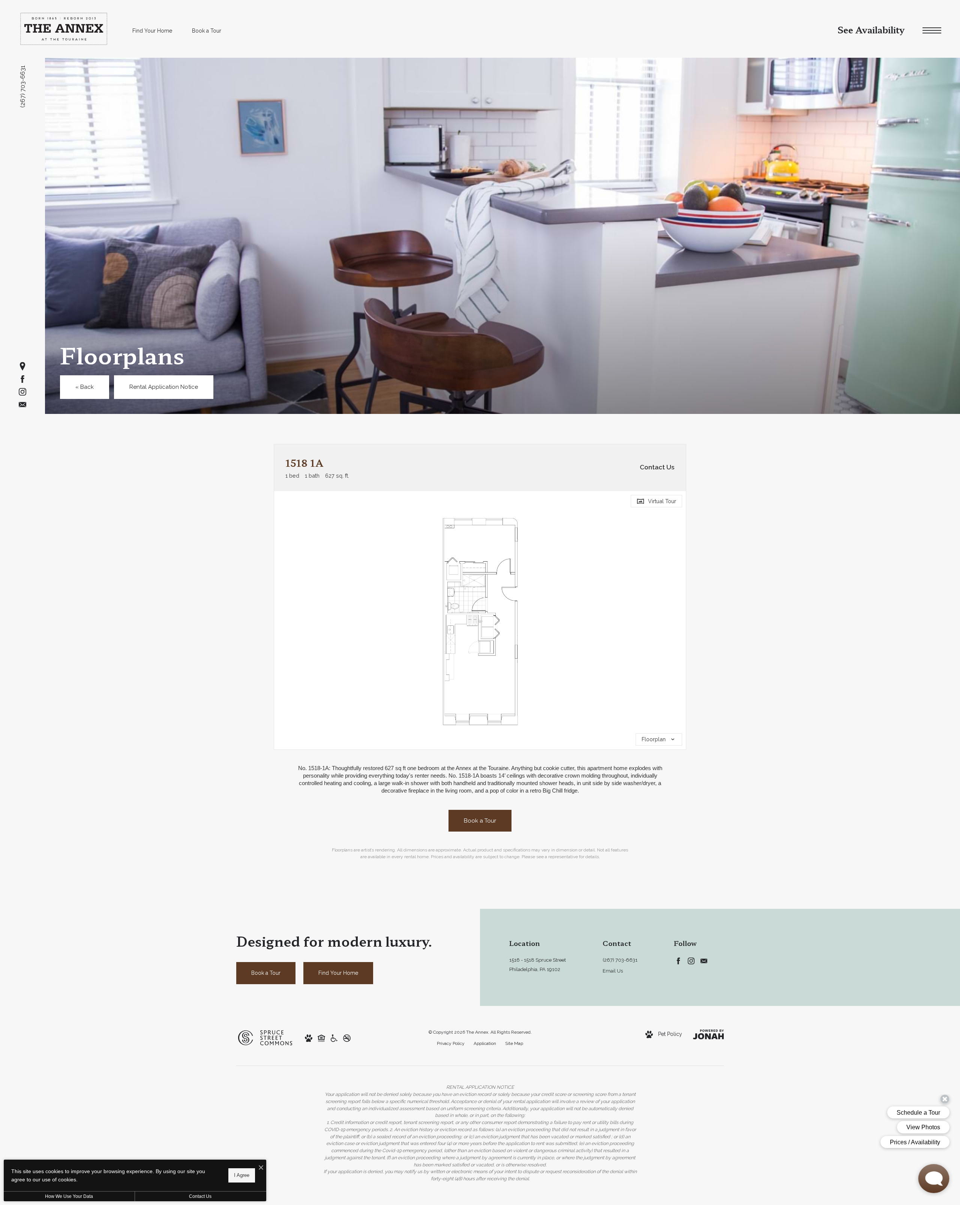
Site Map (514, 1043)
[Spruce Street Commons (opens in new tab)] (265, 1037)
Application (485, 1043)
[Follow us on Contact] (22, 404)
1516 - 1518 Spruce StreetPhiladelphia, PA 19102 (537, 964)
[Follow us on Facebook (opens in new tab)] (22, 379)
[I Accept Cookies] (261, 1168)
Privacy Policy (451, 1043)
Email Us (613, 971)
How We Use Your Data (69, 1196)
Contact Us (200, 1196)
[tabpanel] (480, 620)
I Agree (241, 1175)
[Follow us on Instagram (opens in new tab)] (22, 391)
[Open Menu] (931, 31)
